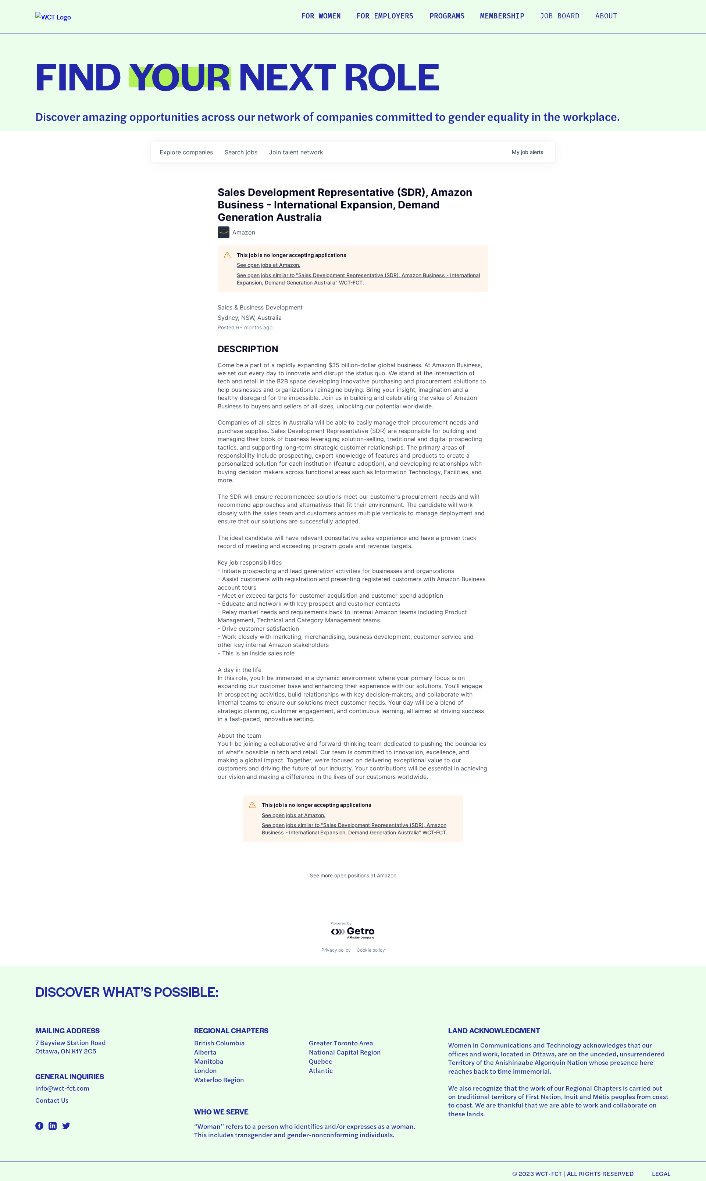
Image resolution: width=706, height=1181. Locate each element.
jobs (241, 152)
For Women (321, 16)
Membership (502, 16)
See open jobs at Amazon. (268, 265)
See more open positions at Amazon (353, 875)
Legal (661, 1173)
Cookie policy (371, 950)
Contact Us (51, 1100)
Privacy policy (336, 950)
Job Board (560, 16)
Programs (447, 16)
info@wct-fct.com (62, 1088)
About (606, 16)
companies (186, 152)
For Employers (385, 16)
